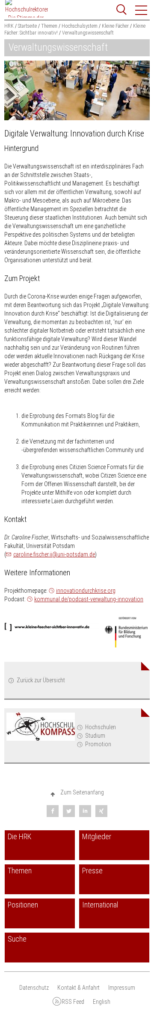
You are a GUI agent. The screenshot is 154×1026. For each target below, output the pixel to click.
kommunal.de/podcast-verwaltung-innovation (88, 599)
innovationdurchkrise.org (86, 590)
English (101, 1001)
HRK (9, 26)
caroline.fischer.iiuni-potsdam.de (54, 554)
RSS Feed (73, 1001)
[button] (141, 10)
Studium (95, 735)
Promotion (98, 744)
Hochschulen (100, 727)
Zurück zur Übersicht (41, 680)
